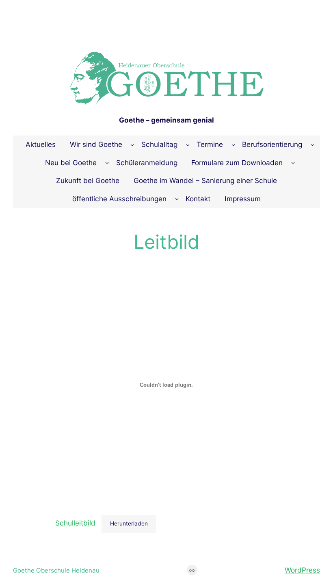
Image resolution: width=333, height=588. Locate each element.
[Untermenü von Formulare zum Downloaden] (293, 162)
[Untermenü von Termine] (233, 144)
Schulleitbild (76, 523)
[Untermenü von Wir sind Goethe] (132, 144)
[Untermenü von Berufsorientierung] (312, 144)
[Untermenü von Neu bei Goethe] (107, 162)
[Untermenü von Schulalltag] (188, 144)
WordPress (302, 570)
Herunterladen (129, 523)
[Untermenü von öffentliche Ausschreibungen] (177, 198)
